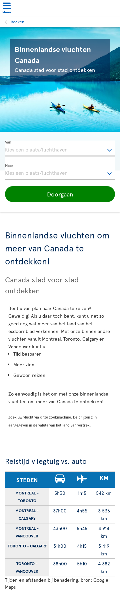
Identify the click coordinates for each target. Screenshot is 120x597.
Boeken (17, 21)
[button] (60, 194)
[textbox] (60, 148)
